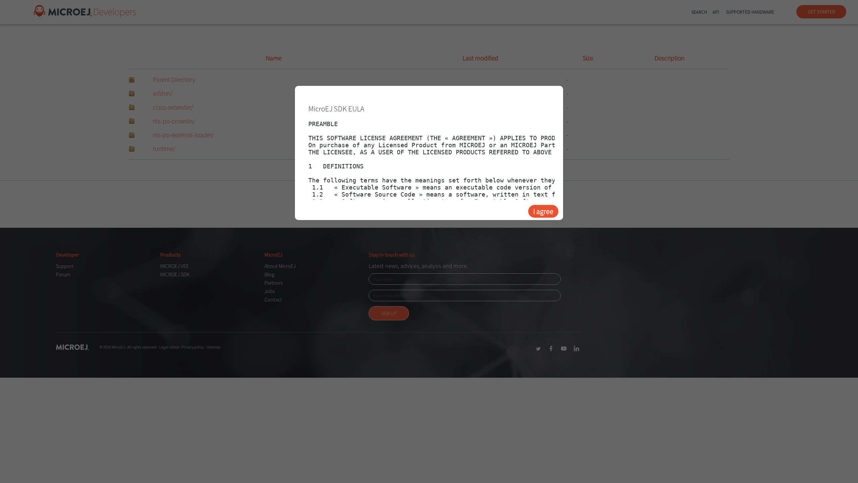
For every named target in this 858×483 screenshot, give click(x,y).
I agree (543, 211)
